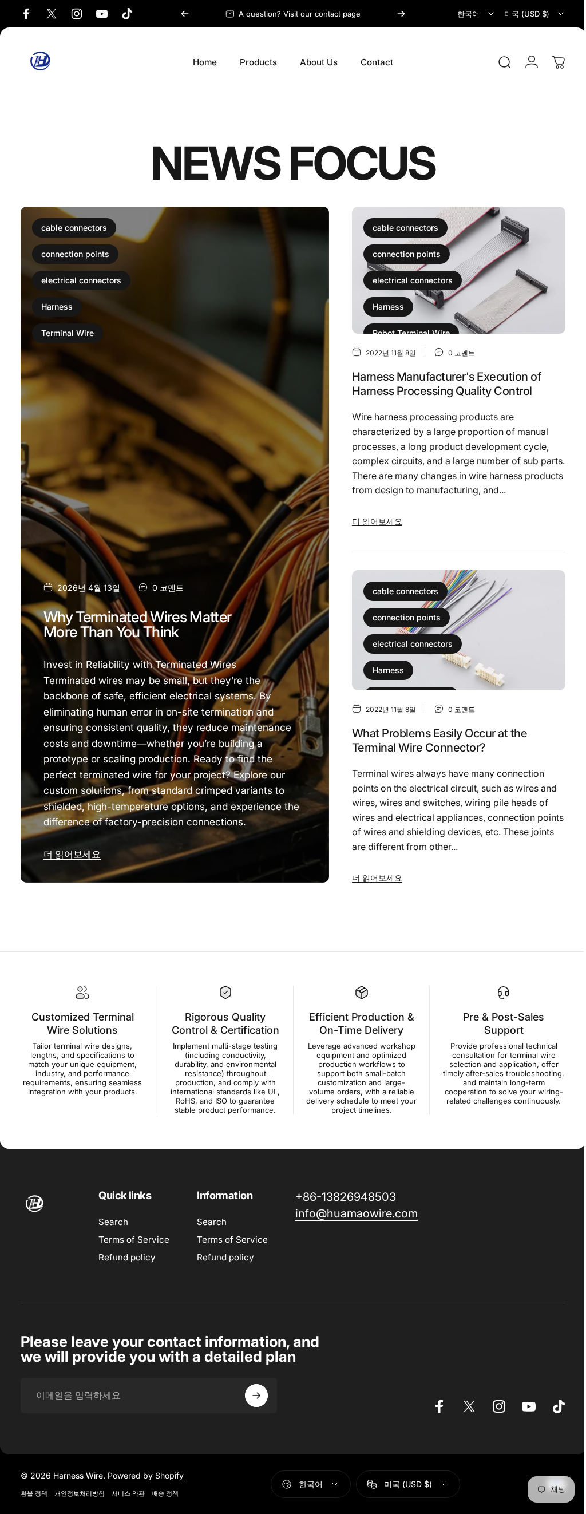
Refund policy (127, 1266)
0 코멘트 (168, 587)
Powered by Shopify (146, 1484)
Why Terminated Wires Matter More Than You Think (137, 624)
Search (113, 1231)
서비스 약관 (128, 1503)
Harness (57, 306)
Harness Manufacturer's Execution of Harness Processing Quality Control (446, 384)
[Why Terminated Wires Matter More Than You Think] (175, 545)
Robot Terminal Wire (411, 333)
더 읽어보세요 (72, 854)
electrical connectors (81, 280)
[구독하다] (256, 1404)
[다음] (401, 13)
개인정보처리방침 (79, 1503)
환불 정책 (34, 1503)
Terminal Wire (67, 333)
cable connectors (74, 227)
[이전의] (184, 13)
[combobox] (476, 13)
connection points (75, 254)
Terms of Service (133, 1248)
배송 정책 (165, 1503)
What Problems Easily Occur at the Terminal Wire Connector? (439, 740)
